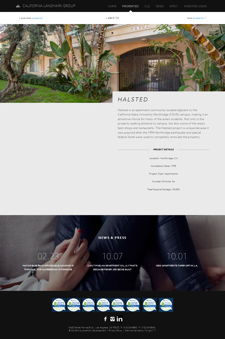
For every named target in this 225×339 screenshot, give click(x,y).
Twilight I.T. (150, 330)
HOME (112, 6)
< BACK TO (112, 18)
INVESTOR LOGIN (195, 6)
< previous (31, 18)
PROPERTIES (130, 6)
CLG (147, 6)
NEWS (160, 6)
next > (196, 18)
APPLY (174, 6)
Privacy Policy (115, 330)
